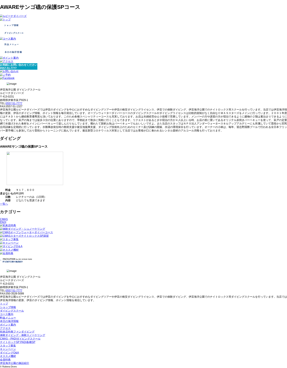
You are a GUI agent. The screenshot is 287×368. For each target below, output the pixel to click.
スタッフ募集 (8, 345)
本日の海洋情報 (9, 321)
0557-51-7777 (14, 103)
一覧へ (4, 203)
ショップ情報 (8, 307)
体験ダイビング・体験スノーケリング (22, 335)
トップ (4, 303)
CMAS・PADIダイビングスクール (20, 338)
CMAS (4, 219)
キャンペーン (8, 349)
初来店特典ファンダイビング (17, 331)
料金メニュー (8, 317)
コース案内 (6, 314)
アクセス (5, 328)
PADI (3, 222)
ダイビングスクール (12, 310)
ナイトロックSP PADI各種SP (17, 342)
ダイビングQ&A (9, 352)
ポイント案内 (8, 324)
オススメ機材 (8, 356)
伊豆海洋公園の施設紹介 (14, 363)
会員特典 (5, 359)
